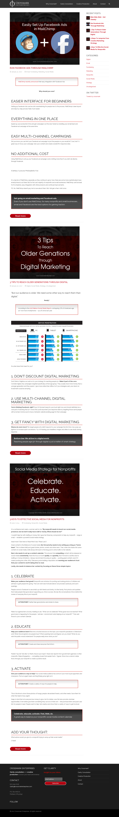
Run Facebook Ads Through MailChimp (31, 68)
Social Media (49, 72)
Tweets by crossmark (93, 96)
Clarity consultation (17, 772)
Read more (20, 216)
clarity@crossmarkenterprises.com (21, 786)
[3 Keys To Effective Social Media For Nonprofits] (88, 48)
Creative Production (82, 4)
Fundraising (34, 72)
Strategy (42, 286)
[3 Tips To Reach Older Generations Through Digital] (88, 30)
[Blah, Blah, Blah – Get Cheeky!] (88, 18)
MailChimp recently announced (28, 82)
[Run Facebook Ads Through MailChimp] (88, 24)
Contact (103, 4)
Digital (28, 286)
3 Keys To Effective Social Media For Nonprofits (37, 519)
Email (28, 72)
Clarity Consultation (66, 4)
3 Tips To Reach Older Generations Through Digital (39, 282)
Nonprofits (35, 523)
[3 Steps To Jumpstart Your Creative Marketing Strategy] (88, 39)
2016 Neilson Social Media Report (40, 308)
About (95, 4)
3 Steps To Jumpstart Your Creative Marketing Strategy (100, 41)
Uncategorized (51, 286)
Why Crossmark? (51, 4)
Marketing (41, 72)
